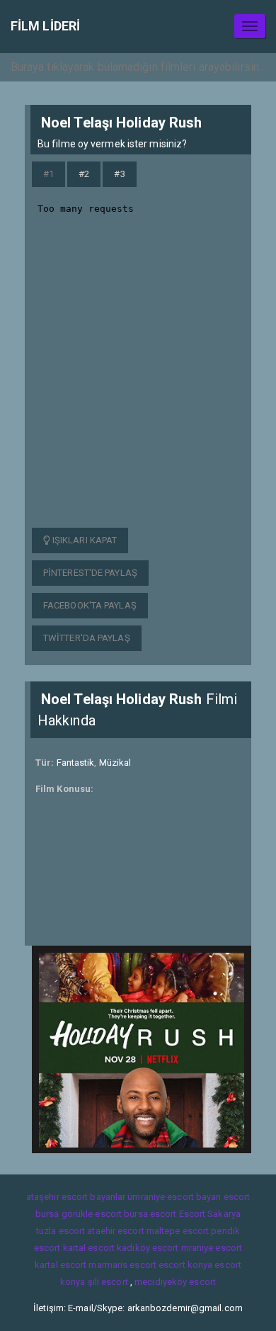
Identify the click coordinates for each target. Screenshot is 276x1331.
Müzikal (115, 762)
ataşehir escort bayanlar (75, 1196)
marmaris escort (122, 1264)
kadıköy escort (147, 1247)
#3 (119, 174)
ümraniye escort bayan (174, 1196)
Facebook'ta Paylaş (90, 605)
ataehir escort (115, 1230)
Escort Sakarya (210, 1213)
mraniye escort (211, 1247)
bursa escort (150, 1213)
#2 (84, 174)
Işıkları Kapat (83, 540)
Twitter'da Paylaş (86, 638)
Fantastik (76, 762)
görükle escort (92, 1213)
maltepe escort (177, 1230)
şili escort (108, 1281)
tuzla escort (60, 1230)
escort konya (185, 1264)
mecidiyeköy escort (175, 1281)
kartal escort (89, 1247)
